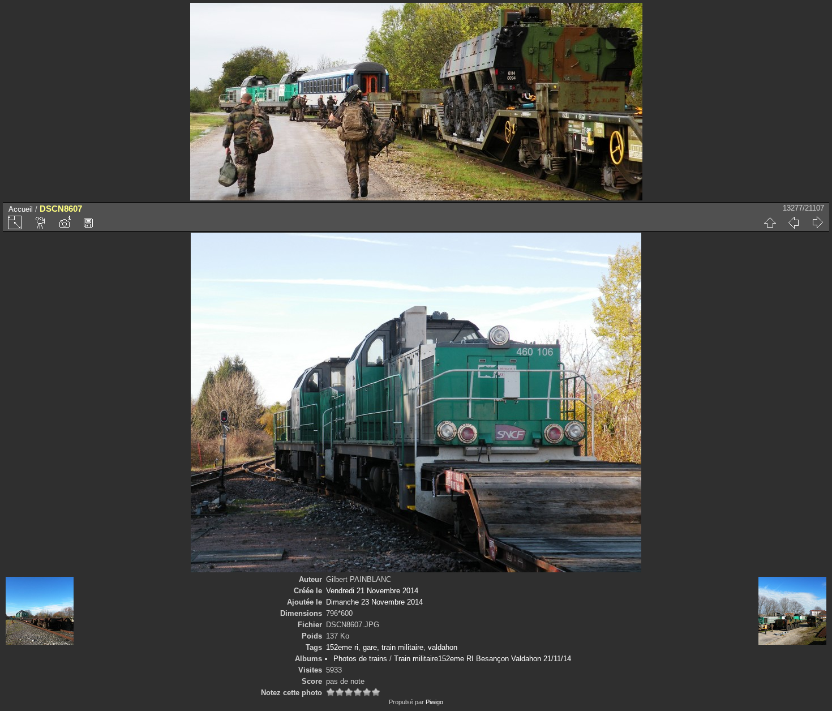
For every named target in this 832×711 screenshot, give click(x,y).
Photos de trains (360, 658)
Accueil (20, 209)
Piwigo (434, 702)
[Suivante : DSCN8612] (817, 222)
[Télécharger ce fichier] (88, 222)
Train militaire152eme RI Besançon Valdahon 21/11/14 (482, 658)
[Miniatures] (770, 222)
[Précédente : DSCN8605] (793, 222)
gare (370, 647)
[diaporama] (41, 222)
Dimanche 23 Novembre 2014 (374, 602)
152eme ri (342, 647)
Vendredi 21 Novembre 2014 (372, 590)
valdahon (442, 647)
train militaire (402, 647)
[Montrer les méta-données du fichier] (64, 222)
